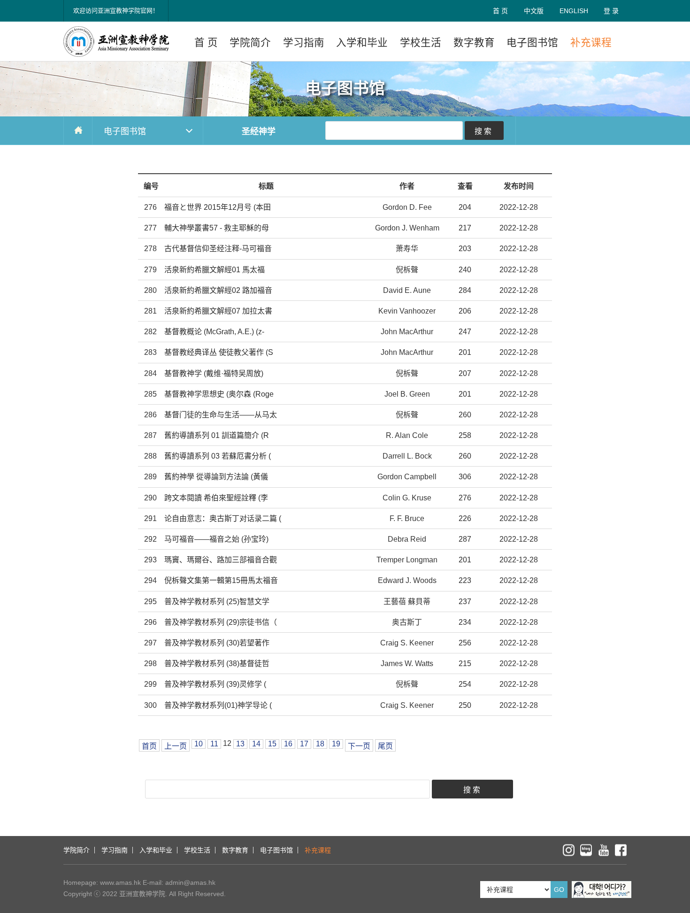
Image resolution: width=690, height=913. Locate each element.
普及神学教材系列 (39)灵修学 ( (215, 684)
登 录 (611, 11)
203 (465, 249)
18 (320, 744)
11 (214, 744)
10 (198, 744)
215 (465, 663)
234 (465, 622)
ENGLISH (574, 11)
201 (465, 352)
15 (272, 744)
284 (465, 290)
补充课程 (591, 42)
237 (465, 602)
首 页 (500, 11)
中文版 (534, 11)
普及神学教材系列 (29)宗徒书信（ (220, 622)
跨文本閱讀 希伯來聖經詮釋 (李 (216, 498)
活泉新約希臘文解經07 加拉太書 (218, 311)
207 (465, 373)
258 (465, 435)
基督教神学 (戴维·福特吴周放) (213, 373)
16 (288, 744)
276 (465, 498)
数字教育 (474, 42)
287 (465, 539)
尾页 (385, 746)
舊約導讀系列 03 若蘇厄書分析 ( (217, 456)
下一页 (359, 746)
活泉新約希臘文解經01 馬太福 (214, 270)
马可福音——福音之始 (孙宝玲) (216, 539)
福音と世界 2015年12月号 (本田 (217, 207)
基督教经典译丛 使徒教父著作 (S (218, 352)
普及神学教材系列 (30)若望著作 (216, 643)
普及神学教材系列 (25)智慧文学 (216, 602)
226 (465, 518)
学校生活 (420, 42)
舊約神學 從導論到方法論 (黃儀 (216, 477)
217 (465, 228)
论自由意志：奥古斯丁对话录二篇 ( (222, 518)
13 (240, 744)
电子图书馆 (532, 42)
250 (465, 705)
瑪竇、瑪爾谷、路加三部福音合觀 (220, 560)
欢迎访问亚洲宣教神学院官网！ (116, 10)
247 (465, 332)
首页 (149, 746)
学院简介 (250, 42)
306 (465, 477)
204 (465, 207)
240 (465, 270)
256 (465, 643)
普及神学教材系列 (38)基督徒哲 (216, 663)
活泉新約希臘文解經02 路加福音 (218, 290)
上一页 (175, 746)
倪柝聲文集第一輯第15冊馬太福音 (221, 580)
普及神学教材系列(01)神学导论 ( (218, 705)
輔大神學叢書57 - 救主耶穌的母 (216, 228)
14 (256, 744)
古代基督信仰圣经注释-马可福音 (218, 249)
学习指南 (303, 42)
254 (465, 684)
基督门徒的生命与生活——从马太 (220, 415)
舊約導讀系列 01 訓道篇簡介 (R (216, 435)
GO (559, 889)
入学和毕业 (362, 42)
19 (336, 744)
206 (465, 311)
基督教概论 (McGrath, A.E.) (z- (214, 332)
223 (465, 580)
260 (465, 415)
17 (304, 744)
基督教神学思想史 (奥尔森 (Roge (219, 394)
